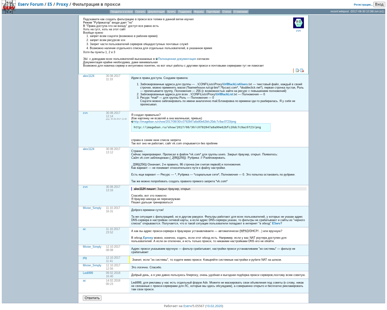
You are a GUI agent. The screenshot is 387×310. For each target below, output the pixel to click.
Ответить (92, 298)
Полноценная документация (177, 59)
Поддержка (184, 11)
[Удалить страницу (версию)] (302, 70)
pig (85, 257)
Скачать (140, 11)
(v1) (381, 11)
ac (84, 229)
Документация (156, 11)
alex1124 (88, 76)
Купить (171, 11)
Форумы (199, 11)
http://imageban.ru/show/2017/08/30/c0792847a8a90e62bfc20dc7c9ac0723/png (185, 121)
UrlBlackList (224, 94)
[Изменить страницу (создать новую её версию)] (297, 70)
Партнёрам (213, 11)
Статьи (227, 11)
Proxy (62, 4)
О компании (240, 11)
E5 (49, 4)
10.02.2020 (214, 306)
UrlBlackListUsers (235, 84)
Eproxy (148, 237)
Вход (379, 4)
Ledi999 (88, 273)
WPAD (244, 231)
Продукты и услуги (121, 11)
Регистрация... (363, 4)
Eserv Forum (30, 4)
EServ (276, 223)
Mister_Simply (92, 208)
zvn (85, 113)
